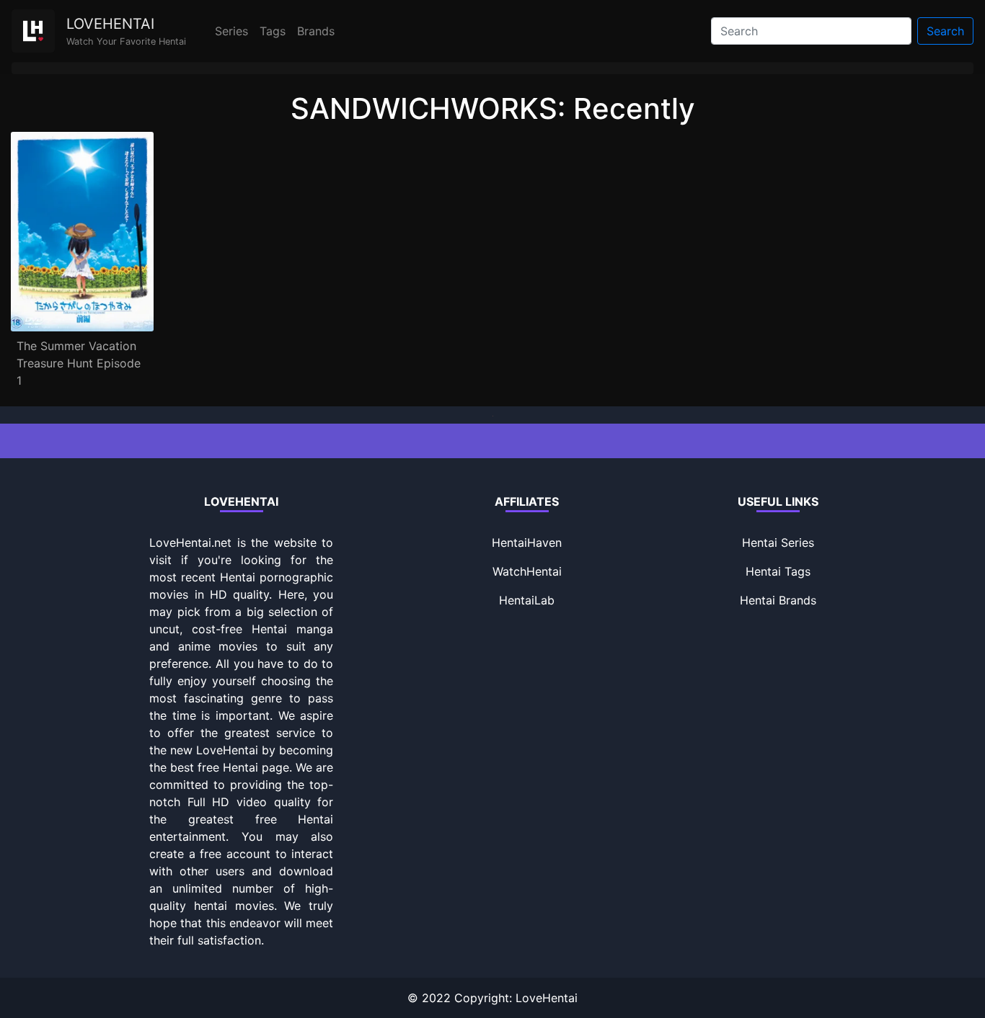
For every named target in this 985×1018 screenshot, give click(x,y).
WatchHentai (527, 571)
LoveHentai (547, 998)
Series (231, 31)
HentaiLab (527, 600)
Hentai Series (778, 542)
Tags (273, 31)
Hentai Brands (778, 600)
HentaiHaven (527, 542)
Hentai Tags (778, 571)
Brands (316, 31)
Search (945, 31)
